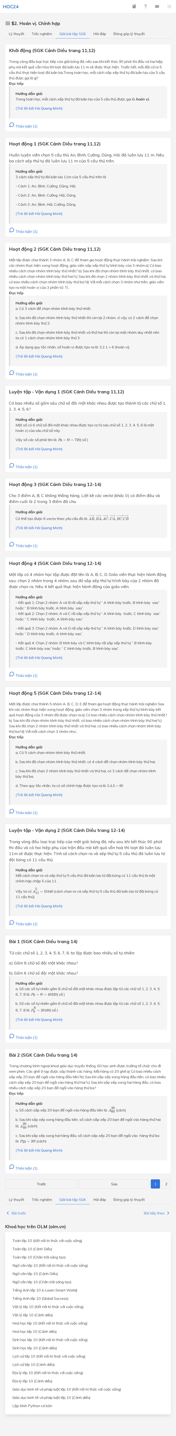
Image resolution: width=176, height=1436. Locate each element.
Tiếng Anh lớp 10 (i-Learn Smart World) (44, 1290)
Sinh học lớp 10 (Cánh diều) (34, 1348)
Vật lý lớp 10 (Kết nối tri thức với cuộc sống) (48, 1306)
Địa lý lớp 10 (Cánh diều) (32, 1381)
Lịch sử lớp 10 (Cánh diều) (33, 1364)
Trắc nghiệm (42, 33)
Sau (114, 1184)
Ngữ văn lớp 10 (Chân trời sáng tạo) (42, 1282)
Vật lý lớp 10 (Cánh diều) (32, 1315)
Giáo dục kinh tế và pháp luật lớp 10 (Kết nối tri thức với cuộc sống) (66, 1389)
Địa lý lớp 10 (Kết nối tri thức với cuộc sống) (47, 1372)
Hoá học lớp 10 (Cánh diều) (34, 1331)
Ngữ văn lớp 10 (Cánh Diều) (35, 1273)
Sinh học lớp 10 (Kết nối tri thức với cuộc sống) (50, 1339)
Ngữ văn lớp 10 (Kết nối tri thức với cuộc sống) (50, 1265)
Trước (41, 1184)
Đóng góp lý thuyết (129, 33)
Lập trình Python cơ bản (32, 1405)
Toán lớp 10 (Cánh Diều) (32, 1249)
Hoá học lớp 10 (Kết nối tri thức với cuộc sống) (50, 1323)
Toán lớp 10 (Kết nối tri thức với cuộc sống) (47, 1240)
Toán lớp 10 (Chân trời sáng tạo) (39, 1257)
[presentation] (69, 440)
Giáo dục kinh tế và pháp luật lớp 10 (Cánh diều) (51, 1397)
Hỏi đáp (99, 33)
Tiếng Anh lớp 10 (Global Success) (40, 1298)
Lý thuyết (16, 33)
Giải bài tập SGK (72, 33)
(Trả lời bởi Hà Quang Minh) (39, 108)
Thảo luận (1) (26, 126)
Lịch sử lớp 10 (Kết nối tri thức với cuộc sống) (48, 1356)
